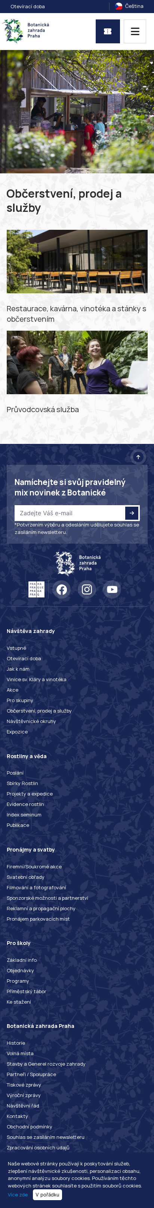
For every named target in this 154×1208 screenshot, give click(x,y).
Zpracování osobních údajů (38, 1147)
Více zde (18, 1194)
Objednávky (20, 970)
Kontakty (17, 1116)
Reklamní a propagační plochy (41, 908)
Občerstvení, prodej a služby (39, 710)
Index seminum (24, 814)
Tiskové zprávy (24, 1084)
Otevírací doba (27, 6)
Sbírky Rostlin (22, 783)
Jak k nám (18, 668)
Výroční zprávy (24, 1095)
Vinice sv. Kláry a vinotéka (37, 679)
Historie (16, 1042)
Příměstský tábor (26, 991)
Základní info (22, 960)
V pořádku (47, 1195)
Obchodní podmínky (29, 1126)
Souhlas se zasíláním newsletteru (45, 1137)
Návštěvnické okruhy (31, 721)
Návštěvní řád (23, 1105)
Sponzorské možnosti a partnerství (47, 898)
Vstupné (16, 648)
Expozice (17, 731)
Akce (12, 689)
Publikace (18, 825)
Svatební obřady (25, 877)
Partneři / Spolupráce (31, 1074)
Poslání (15, 772)
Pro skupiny (20, 700)
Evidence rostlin (25, 804)
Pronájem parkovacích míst (38, 918)
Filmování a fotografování (36, 887)
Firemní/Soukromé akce (34, 866)
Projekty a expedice (30, 793)
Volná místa (20, 1053)
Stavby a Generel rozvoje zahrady (46, 1063)
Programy (18, 980)
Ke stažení (19, 1001)
